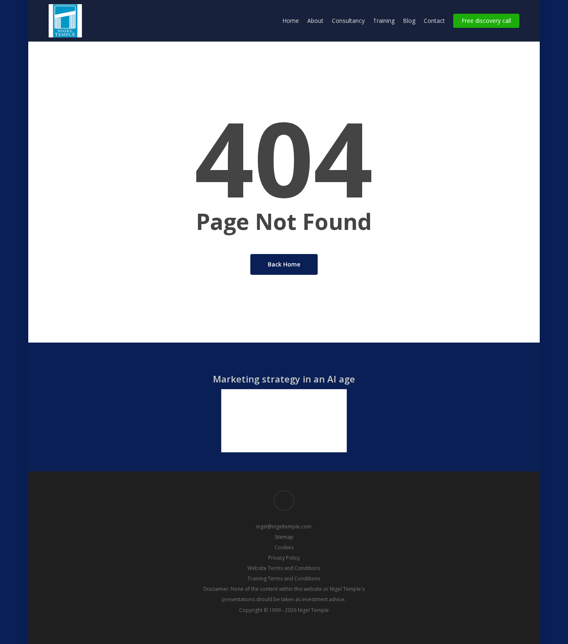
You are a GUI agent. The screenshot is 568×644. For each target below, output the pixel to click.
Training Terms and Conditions (283, 578)
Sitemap (284, 536)
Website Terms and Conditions (283, 568)
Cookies (284, 547)
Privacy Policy (284, 557)
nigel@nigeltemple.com (283, 526)
